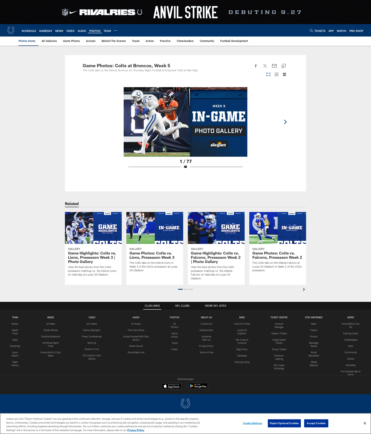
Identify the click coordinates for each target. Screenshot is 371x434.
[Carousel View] (268, 74)
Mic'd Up (92, 342)
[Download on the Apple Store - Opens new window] (171, 386)
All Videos (92, 323)
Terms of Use (206, 352)
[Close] (365, 423)
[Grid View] (276, 74)
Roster (15, 323)
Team (15, 317)
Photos (174, 317)
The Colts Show (136, 330)
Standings (15, 346)
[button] (180, 289)
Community (350, 352)
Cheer (174, 349)
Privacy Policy (206, 346)
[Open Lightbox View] (185, 130)
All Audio (136, 323)
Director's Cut (92, 349)
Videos (313, 330)
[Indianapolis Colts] (185, 404)
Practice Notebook (50, 336)
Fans (350, 346)
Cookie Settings (252, 423)
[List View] (284, 74)
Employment (206, 330)
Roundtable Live (136, 352)
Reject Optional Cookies (284, 423)
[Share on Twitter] (265, 68)
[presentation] (304, 290)
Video (91, 317)
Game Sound (136, 346)
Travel (175, 342)
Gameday (242, 355)
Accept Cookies (316, 423)
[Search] (311, 30)
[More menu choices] (115, 30)
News (50, 317)
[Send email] (274, 68)
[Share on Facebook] (256, 68)
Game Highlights (91, 330)
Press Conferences (92, 336)
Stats (15, 339)
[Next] (285, 122)
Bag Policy (242, 349)
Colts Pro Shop (242, 323)
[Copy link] (284, 66)
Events (350, 358)
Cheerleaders (350, 339)
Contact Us (206, 323)
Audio (136, 317)
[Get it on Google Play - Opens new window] (198, 388)
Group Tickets (279, 349)
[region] (185, 423)
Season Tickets (279, 333)
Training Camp (242, 362)
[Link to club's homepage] (10, 30)
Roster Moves (51, 330)
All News (50, 323)
